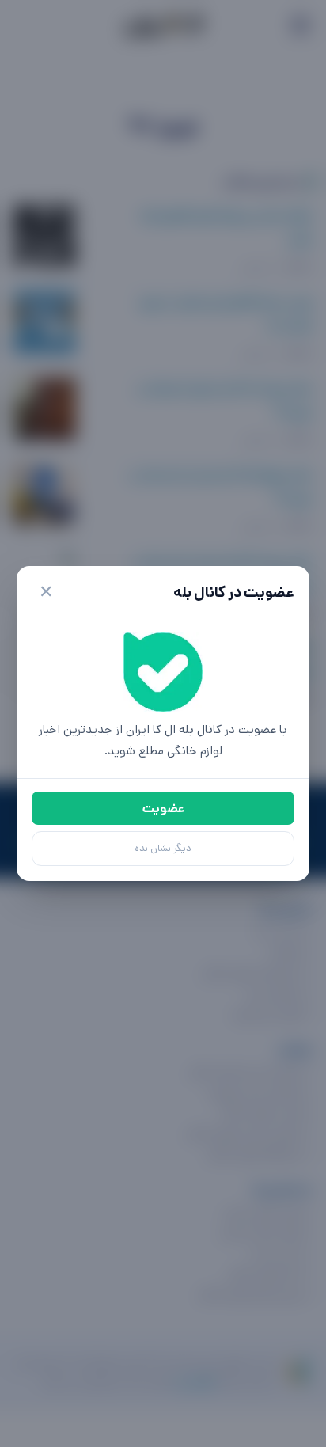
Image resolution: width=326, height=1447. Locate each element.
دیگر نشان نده (163, 848)
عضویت (163, 808)
